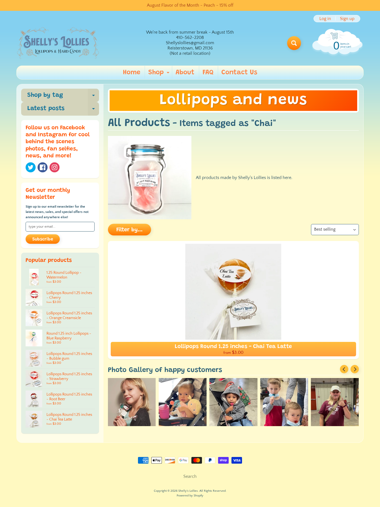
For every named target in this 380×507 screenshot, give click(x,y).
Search (190, 476)
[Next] (355, 369)
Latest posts (63, 110)
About (185, 72)
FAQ (208, 72)
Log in (325, 18)
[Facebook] (43, 167)
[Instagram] (55, 167)
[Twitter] (31, 167)
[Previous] (344, 369)
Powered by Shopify (190, 495)
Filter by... (129, 230)
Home (131, 72)
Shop (159, 74)
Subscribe (42, 239)
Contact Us (239, 72)
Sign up (347, 18)
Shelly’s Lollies (188, 491)
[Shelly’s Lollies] (58, 43)
